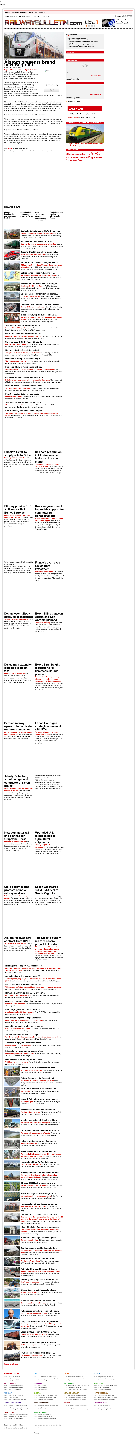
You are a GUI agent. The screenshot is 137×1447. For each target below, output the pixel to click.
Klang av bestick (42, 1385)
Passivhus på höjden (43, 1380)
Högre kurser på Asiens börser (16, 1378)
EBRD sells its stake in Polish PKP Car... (39, 1088)
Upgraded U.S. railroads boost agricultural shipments (45, 837)
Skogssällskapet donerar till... (45, 1416)
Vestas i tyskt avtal (13, 1397)
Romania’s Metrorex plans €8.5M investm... (25, 992)
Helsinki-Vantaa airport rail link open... (38, 1141)
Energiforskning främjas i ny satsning (77, 1399)
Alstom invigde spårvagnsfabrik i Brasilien (48, 1395)
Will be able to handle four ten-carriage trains (37, 1081)
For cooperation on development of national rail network (48, 733)
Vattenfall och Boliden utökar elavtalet (77, 1395)
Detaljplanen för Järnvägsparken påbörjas (48, 1378)
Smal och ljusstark (42, 1389)
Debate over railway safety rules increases (18, 615)
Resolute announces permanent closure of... (79, 1389)
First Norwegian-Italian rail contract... (22, 393)
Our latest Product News (90, 22)
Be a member (40, 12)
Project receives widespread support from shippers (24, 1020)
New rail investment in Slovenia (16, 344)
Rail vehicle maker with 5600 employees (35, 1122)
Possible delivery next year (30, 1112)
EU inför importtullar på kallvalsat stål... (77, 1397)
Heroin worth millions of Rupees (32, 286)
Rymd (80, 160)
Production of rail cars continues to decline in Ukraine (48, 465)
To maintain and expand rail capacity (18, 388)
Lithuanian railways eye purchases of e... (24, 1051)
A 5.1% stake (25, 1091)
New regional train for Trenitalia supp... (38, 1162)
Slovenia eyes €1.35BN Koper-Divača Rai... (24, 342)
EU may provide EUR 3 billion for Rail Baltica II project (18, 509)
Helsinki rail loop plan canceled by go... (23, 358)
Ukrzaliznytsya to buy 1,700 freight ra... (38, 1331)
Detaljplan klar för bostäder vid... (16, 1418)
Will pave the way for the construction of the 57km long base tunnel (30, 369)
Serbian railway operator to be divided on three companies (18, 726)
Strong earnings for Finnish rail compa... (39, 293)
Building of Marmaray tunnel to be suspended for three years (27, 380)
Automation (77, 154)
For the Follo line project (14, 396)
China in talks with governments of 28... (23, 976)
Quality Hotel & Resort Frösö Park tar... (18, 1416)
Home (7, 12)
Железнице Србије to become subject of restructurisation (18, 733)
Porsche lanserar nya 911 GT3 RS (106, 1380)
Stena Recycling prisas (103, 1387)
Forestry (85, 154)
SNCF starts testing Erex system (77, 38)
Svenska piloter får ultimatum (16, 1385)
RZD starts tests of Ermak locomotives (23, 984)
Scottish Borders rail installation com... (39, 1067)
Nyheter (100, 157)
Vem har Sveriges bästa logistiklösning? (18, 1409)
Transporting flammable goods (32, 1355)
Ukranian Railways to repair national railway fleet (38, 244)
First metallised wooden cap (75, 1387)
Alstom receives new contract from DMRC (17, 939)
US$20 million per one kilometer (16, 1062)
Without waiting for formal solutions (34, 1313)
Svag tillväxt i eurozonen (15, 1376)
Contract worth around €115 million (18, 1045)
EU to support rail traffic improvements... (77, 1405)
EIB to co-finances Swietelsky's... (76, 1407)
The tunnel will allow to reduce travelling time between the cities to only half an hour (41, 1155)
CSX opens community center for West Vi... (40, 1130)
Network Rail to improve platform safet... (39, 1099)
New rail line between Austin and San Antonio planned (49, 616)
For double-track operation (15, 1004)
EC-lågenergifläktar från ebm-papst (46, 1407)
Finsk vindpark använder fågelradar (17, 1399)
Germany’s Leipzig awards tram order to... (40, 1279)
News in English (88, 157)
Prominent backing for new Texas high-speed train (82, 45)
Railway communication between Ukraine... (40, 1172)
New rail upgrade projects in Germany (34, 1185)
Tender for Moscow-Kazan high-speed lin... (40, 262)
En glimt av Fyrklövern (103, 1407)
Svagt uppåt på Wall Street (15, 1380)
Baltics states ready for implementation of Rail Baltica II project (18, 516)
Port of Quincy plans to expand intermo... (24, 1017)
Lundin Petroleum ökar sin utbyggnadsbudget (79, 1378)
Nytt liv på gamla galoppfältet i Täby (106, 1409)
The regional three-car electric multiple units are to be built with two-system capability (84, 145)
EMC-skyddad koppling (44, 1409)
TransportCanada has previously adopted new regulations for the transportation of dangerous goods (48, 679)
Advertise (128, 16)
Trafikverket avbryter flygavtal (16, 1387)
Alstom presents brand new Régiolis (29, 63)
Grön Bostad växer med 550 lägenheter (107, 1385)
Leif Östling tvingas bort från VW (106, 1378)
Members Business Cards (22, 12)
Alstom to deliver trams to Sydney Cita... (23, 402)
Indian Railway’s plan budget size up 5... (39, 314)
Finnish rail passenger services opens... (39, 1237)
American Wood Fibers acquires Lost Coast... (79, 1385)
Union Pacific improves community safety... (78, 1409)
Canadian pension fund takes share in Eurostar (81, 46)
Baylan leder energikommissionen (76, 1380)
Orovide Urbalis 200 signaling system (19, 328)
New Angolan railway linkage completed (39, 1204)
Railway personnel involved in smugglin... (40, 283)
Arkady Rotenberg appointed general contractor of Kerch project (17, 781)
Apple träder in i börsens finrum (105, 1376)
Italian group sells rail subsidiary (33, 254)
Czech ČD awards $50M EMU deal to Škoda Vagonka (46, 890)
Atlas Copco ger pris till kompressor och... (48, 1405)
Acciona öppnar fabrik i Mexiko (16, 1395)
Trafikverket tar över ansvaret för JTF (47, 1397)
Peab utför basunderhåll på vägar (106, 1395)
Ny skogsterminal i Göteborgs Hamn (47, 1418)
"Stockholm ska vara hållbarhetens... (47, 1376)
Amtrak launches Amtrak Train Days (21, 1034)
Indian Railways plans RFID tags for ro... (39, 1193)
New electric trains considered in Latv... (39, 1109)
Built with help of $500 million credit (34, 1206)
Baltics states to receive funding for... (38, 272)
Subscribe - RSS (74, 101)
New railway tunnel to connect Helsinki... (39, 1151)
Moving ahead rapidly (29, 1292)
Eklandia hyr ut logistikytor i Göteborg (18, 1405)
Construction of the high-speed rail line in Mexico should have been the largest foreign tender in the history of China (42, 1219)
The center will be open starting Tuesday (36, 1133)
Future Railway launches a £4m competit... (24, 410)
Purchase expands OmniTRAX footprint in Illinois (23, 336)
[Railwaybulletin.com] (43, 24)
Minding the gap (27, 1101)
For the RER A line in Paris (30, 1261)
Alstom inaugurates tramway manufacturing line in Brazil (40, 216)
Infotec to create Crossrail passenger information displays (123, 22)
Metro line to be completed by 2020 (18, 995)
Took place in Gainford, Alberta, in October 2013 (23, 353)
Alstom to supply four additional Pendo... (24, 1042)
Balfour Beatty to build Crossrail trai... (38, 1078)
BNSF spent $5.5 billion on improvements (44, 846)
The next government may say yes (17, 361)
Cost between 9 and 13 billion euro (33, 1303)
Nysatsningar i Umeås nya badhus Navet (18, 1414)
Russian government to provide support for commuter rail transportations (49, 511)
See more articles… (11, 1364)
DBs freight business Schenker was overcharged (38, 233)
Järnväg (94, 153)
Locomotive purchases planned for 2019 (20, 1053)
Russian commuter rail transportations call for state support (49, 519)
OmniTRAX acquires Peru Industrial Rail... (24, 333)
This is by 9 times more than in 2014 (34, 1334)
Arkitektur (69, 154)
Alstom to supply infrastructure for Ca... (23, 325)
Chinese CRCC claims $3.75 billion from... (40, 1214)
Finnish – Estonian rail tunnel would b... (39, 1300)
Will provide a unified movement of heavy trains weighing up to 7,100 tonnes (33, 987)
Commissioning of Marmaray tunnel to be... (25, 377)
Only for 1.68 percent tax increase (33, 307)
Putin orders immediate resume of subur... (40, 1310)
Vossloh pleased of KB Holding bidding (39, 1120)
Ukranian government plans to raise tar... (39, 1342)
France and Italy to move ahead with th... (23, 366)
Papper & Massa (71, 160)
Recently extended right (29, 1240)
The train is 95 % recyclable (31, 1164)
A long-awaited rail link (29, 1143)
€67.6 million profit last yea (30, 296)
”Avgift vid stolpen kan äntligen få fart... (18, 1407)
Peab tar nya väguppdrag (15, 1389)
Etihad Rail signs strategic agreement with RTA (48, 726)
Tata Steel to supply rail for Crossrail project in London (48, 941)
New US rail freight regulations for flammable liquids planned (47, 669)
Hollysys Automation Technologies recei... (40, 1321)
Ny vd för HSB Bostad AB (104, 1405)
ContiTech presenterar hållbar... (46, 1399)
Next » (100, 76)
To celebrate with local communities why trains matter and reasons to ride (32, 1037)
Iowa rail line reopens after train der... (38, 1352)
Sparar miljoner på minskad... (105, 1389)
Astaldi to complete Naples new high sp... (24, 1026)
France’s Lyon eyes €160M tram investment (47, 565)
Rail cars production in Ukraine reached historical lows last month (48, 456)
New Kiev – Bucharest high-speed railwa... (24, 1059)
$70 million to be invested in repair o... (38, 241)
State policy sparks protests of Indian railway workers (16, 890)
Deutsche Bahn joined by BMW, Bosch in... (40, 231)
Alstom (10, 148)
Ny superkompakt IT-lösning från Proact (107, 1397)
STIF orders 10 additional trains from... (38, 1258)
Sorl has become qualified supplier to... (39, 1248)
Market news (72, 157)
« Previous (94, 76)
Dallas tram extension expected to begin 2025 (18, 667)
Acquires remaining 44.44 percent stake (19, 1012)
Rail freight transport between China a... (39, 1269)
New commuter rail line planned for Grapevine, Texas (16, 835)
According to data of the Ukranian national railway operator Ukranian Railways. (39, 1176)
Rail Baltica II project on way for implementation (38, 275)
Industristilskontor (42, 1387)
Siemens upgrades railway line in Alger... (24, 1001)
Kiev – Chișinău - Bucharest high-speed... (40, 1227)
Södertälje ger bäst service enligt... (106, 1399)
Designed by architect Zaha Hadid (17, 1029)
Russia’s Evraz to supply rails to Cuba (17, 453)
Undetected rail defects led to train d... (22, 350)
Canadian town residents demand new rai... (40, 304)
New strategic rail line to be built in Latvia (80, 40)
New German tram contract (30, 1282)
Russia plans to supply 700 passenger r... (24, 965)
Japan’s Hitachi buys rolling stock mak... (39, 251)
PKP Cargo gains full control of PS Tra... (23, 1009)
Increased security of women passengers (36, 1196)
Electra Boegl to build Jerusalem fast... (38, 1290)
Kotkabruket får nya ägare (44, 1414)
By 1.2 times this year (28, 1345)
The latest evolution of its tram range (18, 405)
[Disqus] (34, 179)
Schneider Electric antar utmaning (76, 1376)
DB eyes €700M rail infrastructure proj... (39, 1183)
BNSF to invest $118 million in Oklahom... (24, 385)
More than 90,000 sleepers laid (32, 1070)
